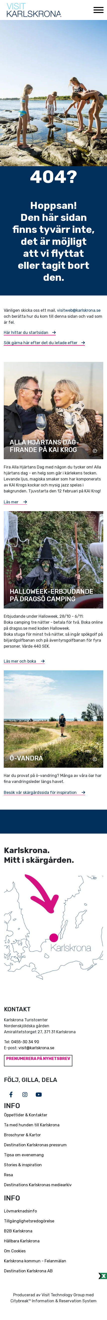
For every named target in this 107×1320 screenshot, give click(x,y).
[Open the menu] (98, 10)
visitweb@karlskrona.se (79, 310)
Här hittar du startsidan (26, 332)
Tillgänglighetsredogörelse (29, 1221)
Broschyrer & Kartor (22, 1135)
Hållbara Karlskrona (22, 1241)
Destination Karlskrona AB (28, 1271)
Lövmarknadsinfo (20, 1211)
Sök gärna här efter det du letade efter (40, 342)
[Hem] (34, 10)
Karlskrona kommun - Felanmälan (35, 1261)
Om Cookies (15, 1251)
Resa (8, 1175)
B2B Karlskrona (18, 1231)
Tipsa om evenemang (24, 1155)
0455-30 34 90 (25, 1041)
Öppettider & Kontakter (25, 1115)
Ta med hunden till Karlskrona (31, 1125)
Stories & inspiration (23, 1165)
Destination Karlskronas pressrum (35, 1145)
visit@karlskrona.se (36, 1047)
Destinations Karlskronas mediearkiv (38, 1184)
